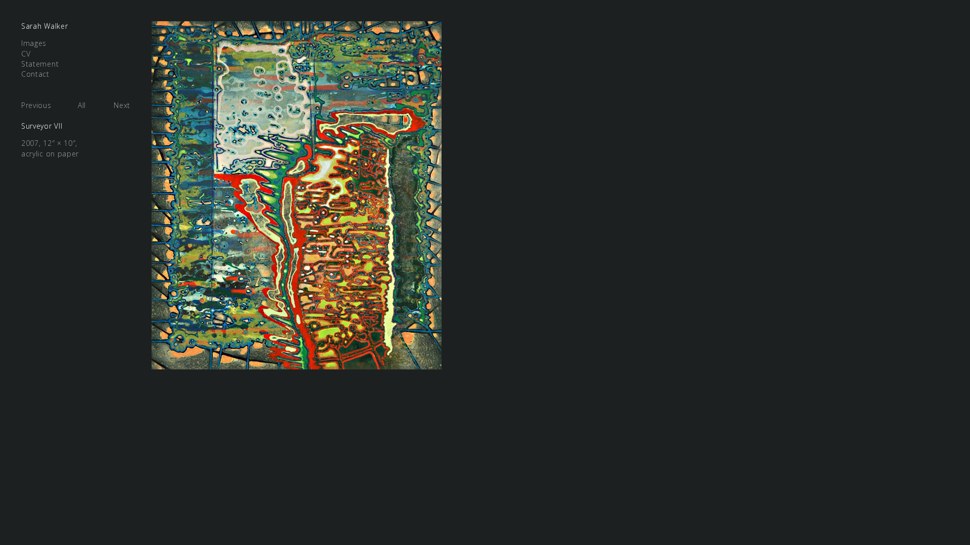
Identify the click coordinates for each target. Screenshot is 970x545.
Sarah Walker (44, 26)
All (82, 105)
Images (33, 43)
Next (122, 105)
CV (25, 54)
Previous (36, 105)
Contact (35, 74)
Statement (40, 64)
